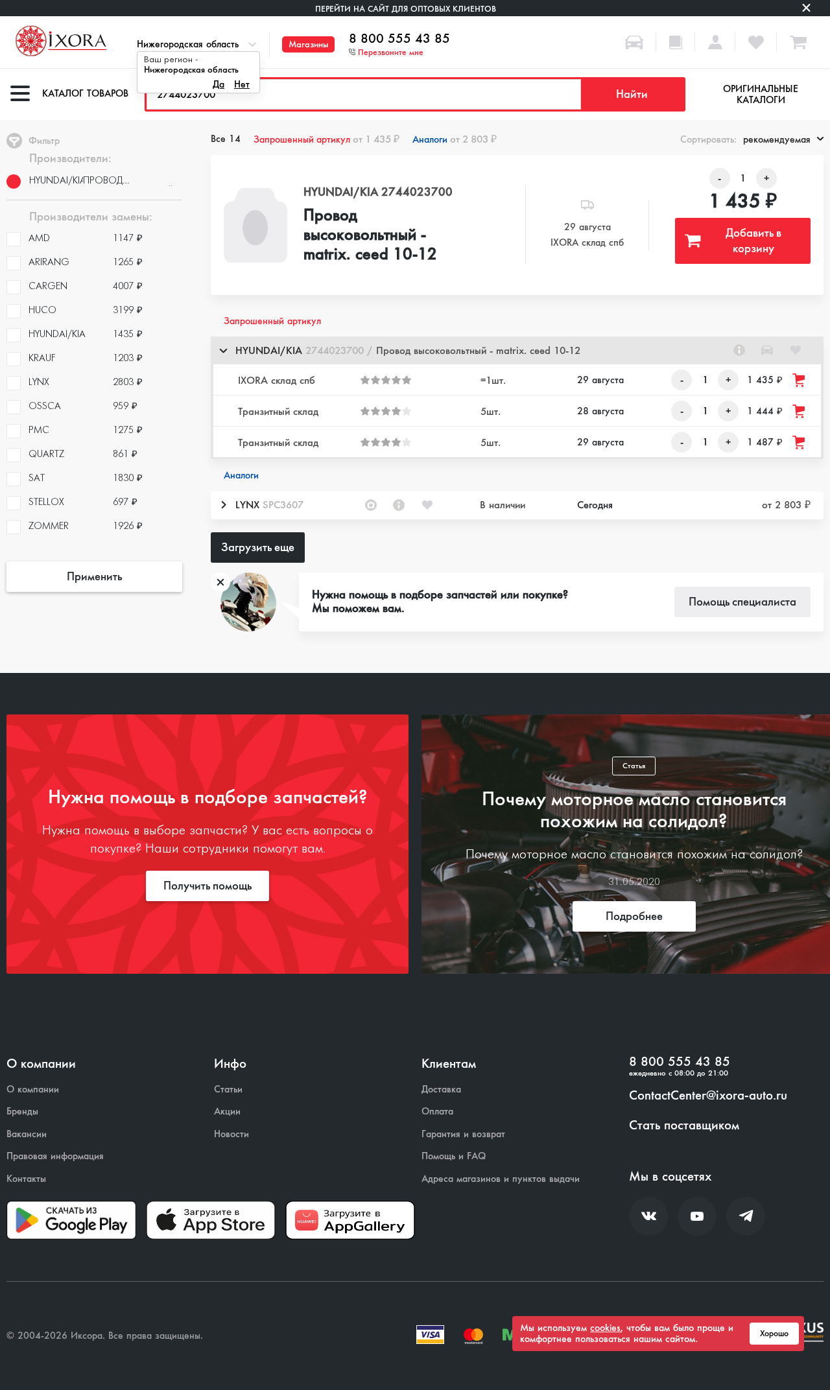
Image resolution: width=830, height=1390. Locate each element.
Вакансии (26, 1134)
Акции (227, 1111)
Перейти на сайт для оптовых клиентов (405, 8)
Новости (231, 1134)
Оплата (437, 1111)
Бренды (22, 1111)
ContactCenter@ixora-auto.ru (708, 1095)
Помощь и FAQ (453, 1156)
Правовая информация (55, 1156)
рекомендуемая (777, 139)
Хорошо (774, 1333)
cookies (605, 1327)
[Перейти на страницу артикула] (739, 350)
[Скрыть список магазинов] (223, 350)
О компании (32, 1089)
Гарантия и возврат (463, 1134)
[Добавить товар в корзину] (799, 380)
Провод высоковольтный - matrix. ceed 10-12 (370, 235)
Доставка (441, 1089)
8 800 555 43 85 (399, 39)
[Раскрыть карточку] (223, 505)
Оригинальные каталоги (760, 94)
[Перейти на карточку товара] (255, 225)
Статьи (228, 1089)
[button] (517, 350)
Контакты (26, 1178)
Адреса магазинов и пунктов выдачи (500, 1178)
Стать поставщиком (684, 1125)
